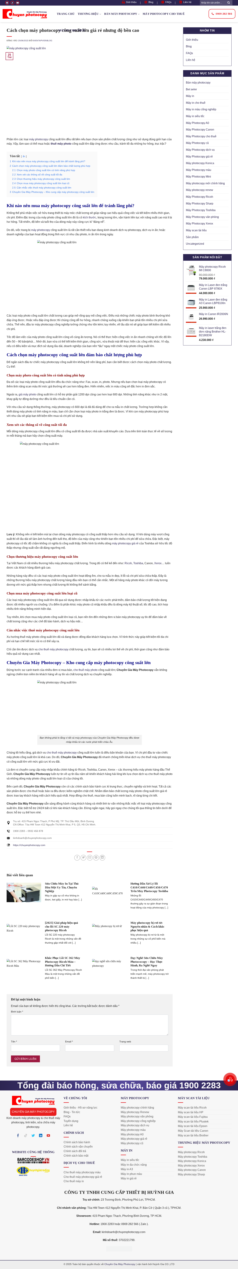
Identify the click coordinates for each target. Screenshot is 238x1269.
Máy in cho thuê (71, 30)
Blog (189, 46)
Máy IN (126, 1150)
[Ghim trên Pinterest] (96, 858)
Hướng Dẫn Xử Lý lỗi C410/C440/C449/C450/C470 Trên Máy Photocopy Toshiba (149, 887)
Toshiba (138, 563)
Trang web (125, 1041)
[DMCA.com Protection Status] (119, 1248)
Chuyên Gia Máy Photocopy (120, 1264)
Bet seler (191, 89)
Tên (14, 1041)
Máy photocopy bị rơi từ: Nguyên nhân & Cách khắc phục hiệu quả (147, 926)
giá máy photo (27, 394)
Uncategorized (195, 243)
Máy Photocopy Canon (200, 129)
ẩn (24, 156)
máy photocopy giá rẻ (125, 543)
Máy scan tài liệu (196, 230)
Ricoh (128, 563)
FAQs (189, 53)
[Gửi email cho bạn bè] (90, 858)
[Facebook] (7, 3)
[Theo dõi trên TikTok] (25, 1136)
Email (69, 1041)
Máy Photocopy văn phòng (202, 216)
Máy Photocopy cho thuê (201, 136)
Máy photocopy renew (199, 189)
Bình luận (17, 1011)
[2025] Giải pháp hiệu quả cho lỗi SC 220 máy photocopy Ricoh (61, 926)
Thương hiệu (88, 13)
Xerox (158, 563)
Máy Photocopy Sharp (199, 203)
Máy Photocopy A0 (197, 122)
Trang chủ (66, 13)
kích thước (89, 217)
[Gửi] (228, 2)
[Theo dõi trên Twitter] (33, 1136)
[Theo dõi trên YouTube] (48, 1136)
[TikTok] (12, 3)
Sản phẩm (192, 237)
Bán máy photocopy (120, 13)
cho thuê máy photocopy (53, 649)
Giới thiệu (192, 39)
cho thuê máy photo (85, 669)
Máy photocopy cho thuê (164, 13)
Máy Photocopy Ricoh (199, 196)
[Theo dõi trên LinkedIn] (40, 1136)
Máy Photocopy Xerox (199, 223)
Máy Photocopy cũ (197, 142)
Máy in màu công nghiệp (201, 109)
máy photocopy (38, 139)
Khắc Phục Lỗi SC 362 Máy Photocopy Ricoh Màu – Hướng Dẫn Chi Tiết (62, 961)
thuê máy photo (61, 143)
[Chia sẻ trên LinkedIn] (102, 858)
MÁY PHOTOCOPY (135, 1098)
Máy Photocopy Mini (198, 176)
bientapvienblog (42, 41)
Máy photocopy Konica (200, 163)
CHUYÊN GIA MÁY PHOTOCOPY (33, 1111)
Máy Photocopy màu (198, 169)
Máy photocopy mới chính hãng (205, 183)
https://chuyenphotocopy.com (29, 845)
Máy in (190, 95)
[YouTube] (18, 3)
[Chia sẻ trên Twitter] (83, 858)
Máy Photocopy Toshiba (201, 210)
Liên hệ (190, 59)
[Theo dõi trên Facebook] (18, 1136)
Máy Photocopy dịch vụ (200, 149)
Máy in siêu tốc (195, 116)
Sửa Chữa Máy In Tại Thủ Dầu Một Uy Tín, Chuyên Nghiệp (61, 887)
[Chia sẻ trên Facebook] (77, 858)
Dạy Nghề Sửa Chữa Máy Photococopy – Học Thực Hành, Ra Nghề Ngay (146, 961)
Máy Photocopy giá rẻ (199, 156)
